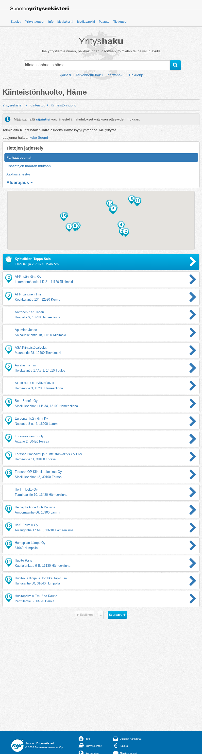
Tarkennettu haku (89, 75)
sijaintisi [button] (43, 119)
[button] (69, 227)
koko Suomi (39, 137)
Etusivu (16, 21)
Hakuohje (136, 75)
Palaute (104, 21)
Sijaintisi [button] (64, 75)
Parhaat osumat (18, 157)
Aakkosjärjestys (18, 174)
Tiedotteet (120, 21)
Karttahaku (115, 75)
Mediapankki (86, 21)
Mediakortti (65, 21)
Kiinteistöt (37, 105)
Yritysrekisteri (12, 105)
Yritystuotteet (34, 21)
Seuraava (116, 615)
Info (50, 21)
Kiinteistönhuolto (63, 105)
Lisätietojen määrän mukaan (28, 166)
